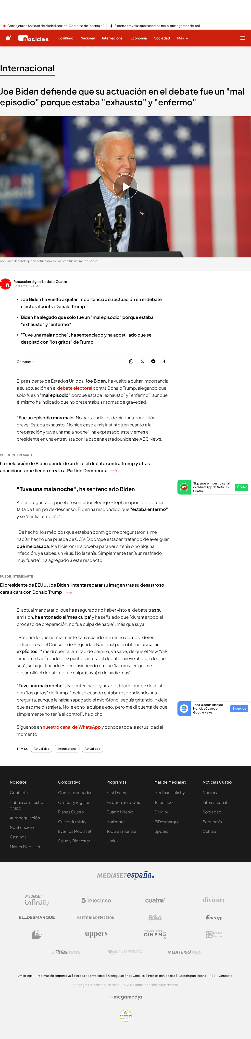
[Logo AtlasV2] (66, 951)
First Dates (116, 792)
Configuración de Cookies (126, 976)
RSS (212, 976)
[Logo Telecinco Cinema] (155, 934)
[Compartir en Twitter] (142, 361)
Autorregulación (25, 817)
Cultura (209, 831)
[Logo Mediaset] (125, 878)
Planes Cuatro (71, 811)
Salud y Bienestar (74, 840)
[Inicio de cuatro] (8, 38)
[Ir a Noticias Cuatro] (33, 38)
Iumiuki (113, 840)
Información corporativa (54, 976)
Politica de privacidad (89, 976)
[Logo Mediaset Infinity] (37, 900)
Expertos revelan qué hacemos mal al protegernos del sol (157, 26)
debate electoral (74, 388)
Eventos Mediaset (74, 831)
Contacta (19, 792)
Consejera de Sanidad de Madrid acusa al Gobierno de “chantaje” (55, 26)
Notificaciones (24, 827)
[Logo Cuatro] (155, 900)
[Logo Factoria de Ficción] (96, 917)
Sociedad (212, 811)
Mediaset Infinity (169, 792)
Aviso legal (25, 976)
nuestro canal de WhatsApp (72, 727)
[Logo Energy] (214, 917)
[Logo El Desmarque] (37, 917)
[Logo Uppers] (96, 935)
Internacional (27, 67)
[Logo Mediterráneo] (184, 952)
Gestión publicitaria (192, 976)
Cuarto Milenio (120, 811)
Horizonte (115, 821)
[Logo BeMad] (37, 935)
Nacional (211, 792)
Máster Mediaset (25, 846)
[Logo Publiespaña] (125, 952)
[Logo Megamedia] (128, 997)
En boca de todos (123, 802)
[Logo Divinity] (214, 900)
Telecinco (163, 802)
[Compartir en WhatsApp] (131, 361)
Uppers (161, 831)
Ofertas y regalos (74, 802)
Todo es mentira (121, 831)
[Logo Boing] (155, 917)
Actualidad (42, 748)
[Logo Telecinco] (96, 900)
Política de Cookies (161, 976)
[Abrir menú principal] (242, 38)
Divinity (161, 811)
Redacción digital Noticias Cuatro (40, 281)
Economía (212, 821)
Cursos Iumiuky (72, 821)
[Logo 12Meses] (214, 934)
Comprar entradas (75, 792)
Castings (18, 836)
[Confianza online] (126, 1020)
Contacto (226, 976)
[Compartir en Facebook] (164, 361)
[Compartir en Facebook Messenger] (153, 361)
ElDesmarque (167, 821)
